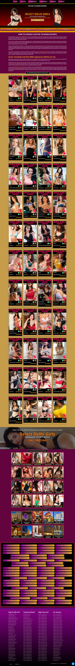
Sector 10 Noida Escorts (27, 624)
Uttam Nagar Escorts (11, 655)
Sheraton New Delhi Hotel (63, 583)
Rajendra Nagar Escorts (12, 620)
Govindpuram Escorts (57, 649)
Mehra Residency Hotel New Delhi (63, 545)
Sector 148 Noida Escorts (42, 652)
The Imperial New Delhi (28, 593)
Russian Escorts (33, 1)
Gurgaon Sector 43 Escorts (57, 645)
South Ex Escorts (11, 646)
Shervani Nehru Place (11, 585)
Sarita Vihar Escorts (11, 637)
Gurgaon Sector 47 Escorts (57, 633)
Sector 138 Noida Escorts (42, 630)
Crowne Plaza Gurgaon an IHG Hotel (63, 552)
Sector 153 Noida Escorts (57, 615)
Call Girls (24, 1)
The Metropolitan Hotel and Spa (63, 595)
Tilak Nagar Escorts (11, 652)
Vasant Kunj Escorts (11, 660)
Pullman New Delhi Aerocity (46, 575)
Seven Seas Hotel (28, 583)
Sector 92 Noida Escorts (27, 621)
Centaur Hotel (29, 552)
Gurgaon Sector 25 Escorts (57, 643)
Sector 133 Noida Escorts (42, 624)
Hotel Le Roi (28, 570)
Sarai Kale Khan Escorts (12, 634)
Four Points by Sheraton (29, 560)
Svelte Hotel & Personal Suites (29, 585)
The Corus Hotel (46, 590)
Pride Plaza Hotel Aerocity (28, 575)
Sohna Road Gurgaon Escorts (58, 640)
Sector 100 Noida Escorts (27, 628)
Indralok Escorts (56, 660)
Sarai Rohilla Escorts (11, 636)
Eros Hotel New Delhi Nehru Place (38, 557)
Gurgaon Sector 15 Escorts (57, 623)
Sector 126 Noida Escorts (27, 660)
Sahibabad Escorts (11, 630)
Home (16, 1)
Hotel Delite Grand (38, 565)
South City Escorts (11, 645)
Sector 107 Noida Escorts (27, 634)
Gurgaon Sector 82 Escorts (57, 627)
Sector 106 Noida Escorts (27, 636)
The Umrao (46, 600)
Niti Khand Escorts (56, 648)
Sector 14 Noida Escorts (42, 633)
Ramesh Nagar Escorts (12, 624)
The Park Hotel (11, 600)
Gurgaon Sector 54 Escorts (57, 636)
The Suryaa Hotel (28, 600)
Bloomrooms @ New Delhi (63, 550)
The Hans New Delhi (11, 593)
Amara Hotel (63, 547)
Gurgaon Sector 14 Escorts (57, 621)
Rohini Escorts (10, 627)
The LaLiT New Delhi (46, 593)
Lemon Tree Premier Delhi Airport (28, 545)
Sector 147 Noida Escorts (42, 651)
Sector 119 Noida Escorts (27, 649)
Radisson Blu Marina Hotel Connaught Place (37, 578)
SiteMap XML (17, 664)
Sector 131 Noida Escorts (42, 620)
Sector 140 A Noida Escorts (42, 637)
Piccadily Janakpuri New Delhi (11, 575)
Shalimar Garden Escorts (12, 642)
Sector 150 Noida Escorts (42, 657)
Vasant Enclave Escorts (12, 658)
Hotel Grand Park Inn (46, 568)
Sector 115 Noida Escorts (27, 646)
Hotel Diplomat (55, 565)
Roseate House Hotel (46, 580)
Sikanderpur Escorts (11, 643)
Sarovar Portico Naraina (11, 583)
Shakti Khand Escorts (56, 652)
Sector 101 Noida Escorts (27, 627)
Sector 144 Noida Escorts (42, 646)
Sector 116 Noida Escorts (27, 645)
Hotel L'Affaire (11, 570)
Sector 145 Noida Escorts (42, 648)
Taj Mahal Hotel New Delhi (63, 585)
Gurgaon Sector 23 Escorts (57, 628)
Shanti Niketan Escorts (27, 618)
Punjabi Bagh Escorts (12, 617)
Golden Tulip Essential (63, 560)
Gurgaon (62, 1)
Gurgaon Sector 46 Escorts (57, 631)
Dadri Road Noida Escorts (27, 623)
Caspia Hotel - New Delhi (11, 552)
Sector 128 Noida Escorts (42, 617)
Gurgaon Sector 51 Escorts (57, 634)
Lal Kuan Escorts (56, 655)
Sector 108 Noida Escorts (27, 637)
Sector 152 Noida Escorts (57, 614)
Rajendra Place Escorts (12, 621)
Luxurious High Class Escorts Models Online (37, 451)
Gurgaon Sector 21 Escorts (57, 624)
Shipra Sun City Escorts (57, 658)
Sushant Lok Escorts (11, 651)
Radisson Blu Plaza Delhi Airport (11, 580)
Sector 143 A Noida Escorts (42, 643)
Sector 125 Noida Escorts (42, 614)
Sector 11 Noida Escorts (27, 639)
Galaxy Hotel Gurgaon (46, 560)
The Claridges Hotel (29, 590)
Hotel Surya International (11, 573)
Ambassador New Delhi (11, 550)
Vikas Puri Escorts (26, 617)
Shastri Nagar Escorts (57, 657)
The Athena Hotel (11, 590)
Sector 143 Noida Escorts (42, 642)
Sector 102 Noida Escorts (27, 630)
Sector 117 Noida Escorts (27, 648)
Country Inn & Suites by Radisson (46, 552)
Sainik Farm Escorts (11, 631)
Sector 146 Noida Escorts (42, 649)
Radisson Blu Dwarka (56, 578)
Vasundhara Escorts (26, 615)
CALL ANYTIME (37, 440)
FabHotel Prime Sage (11, 560)
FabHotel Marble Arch (56, 557)
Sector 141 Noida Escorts (42, 639)
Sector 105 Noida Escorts (27, 631)
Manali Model (44, 1)
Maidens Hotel (46, 545)
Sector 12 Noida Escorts (27, 654)
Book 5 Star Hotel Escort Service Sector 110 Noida (37, 509)
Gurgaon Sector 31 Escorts (57, 630)
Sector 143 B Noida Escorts (42, 645)
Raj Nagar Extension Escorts (13, 618)
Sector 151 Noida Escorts (42, 660)
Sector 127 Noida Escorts (42, 615)
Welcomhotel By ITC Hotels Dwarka (63, 603)
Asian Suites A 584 (46, 550)
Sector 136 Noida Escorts (42, 627)
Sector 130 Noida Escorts (42, 621)
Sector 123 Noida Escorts (27, 657)
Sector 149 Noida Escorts (42, 654)
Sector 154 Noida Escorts (57, 617)
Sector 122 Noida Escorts (27, 655)
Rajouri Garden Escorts (12, 623)
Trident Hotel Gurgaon (11, 603)
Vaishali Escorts (11, 657)
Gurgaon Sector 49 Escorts (57, 620)
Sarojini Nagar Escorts (12, 639)
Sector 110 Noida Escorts (27, 640)
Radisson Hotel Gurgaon (29, 580)
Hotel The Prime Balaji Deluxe (28, 573)
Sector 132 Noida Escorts (42, 623)
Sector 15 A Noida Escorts (42, 658)
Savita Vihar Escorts (11, 640)
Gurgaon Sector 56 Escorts (57, 637)
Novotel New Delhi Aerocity (11, 547)
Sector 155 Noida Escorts (57, 618)
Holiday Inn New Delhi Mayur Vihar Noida (20, 565)
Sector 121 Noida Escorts (27, 652)
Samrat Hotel (63, 580)
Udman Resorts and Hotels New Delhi (28, 603)
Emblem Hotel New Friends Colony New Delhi (20, 557)
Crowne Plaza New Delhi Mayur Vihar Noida (20, 555)
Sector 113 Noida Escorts (27, 643)
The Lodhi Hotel (29, 595)
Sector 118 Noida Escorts (27, 651)
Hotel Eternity (11, 568)
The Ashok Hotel (55, 588)
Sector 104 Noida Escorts (27, 633)
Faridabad (54, 1)
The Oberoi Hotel (39, 598)
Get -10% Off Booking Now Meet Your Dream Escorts (37, 72)
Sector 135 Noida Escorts (42, 628)
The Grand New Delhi (63, 590)
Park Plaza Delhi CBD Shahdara (63, 573)
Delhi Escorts (59, 663)
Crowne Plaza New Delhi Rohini (56, 555)
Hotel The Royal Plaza (46, 573)
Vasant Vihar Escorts (26, 614)
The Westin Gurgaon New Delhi (64, 600)
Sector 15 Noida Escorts (42, 655)
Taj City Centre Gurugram (46, 585)
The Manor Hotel (46, 595)
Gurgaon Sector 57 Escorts (57, 639)
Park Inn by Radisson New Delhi (29, 547)
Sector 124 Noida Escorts (27, 658)
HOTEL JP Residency (63, 568)
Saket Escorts (10, 633)
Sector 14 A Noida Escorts (42, 634)
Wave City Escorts (56, 651)
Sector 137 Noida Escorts (42, 631)
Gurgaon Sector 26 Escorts (57, 642)
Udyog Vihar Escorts (11, 654)
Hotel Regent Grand (46, 570)
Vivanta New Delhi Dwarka (46, 603)
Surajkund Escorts (11, 649)
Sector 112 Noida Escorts (27, 642)
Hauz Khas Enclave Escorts (27, 620)
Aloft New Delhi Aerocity (46, 547)
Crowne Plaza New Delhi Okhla (38, 555)
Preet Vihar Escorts (11, 615)
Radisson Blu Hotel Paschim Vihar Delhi (63, 575)
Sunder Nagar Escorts (12, 648)
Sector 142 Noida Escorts (42, 640)
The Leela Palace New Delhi (11, 595)
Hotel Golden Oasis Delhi (29, 568)
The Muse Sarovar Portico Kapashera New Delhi (20, 598)
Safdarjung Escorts (11, 628)
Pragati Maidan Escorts (12, 614)
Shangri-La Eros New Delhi (46, 583)
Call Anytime (37, 20)
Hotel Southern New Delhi (63, 570)
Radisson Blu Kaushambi (18, 578)
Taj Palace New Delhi (19, 588)
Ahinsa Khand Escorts (57, 646)
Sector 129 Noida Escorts (42, 618)
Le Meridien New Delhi (11, 545)
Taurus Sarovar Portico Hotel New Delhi (37, 588)
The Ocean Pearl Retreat (56, 598)
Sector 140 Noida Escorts (42, 636)
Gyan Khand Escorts (56, 654)
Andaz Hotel (28, 550)
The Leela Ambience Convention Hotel (63, 593)
